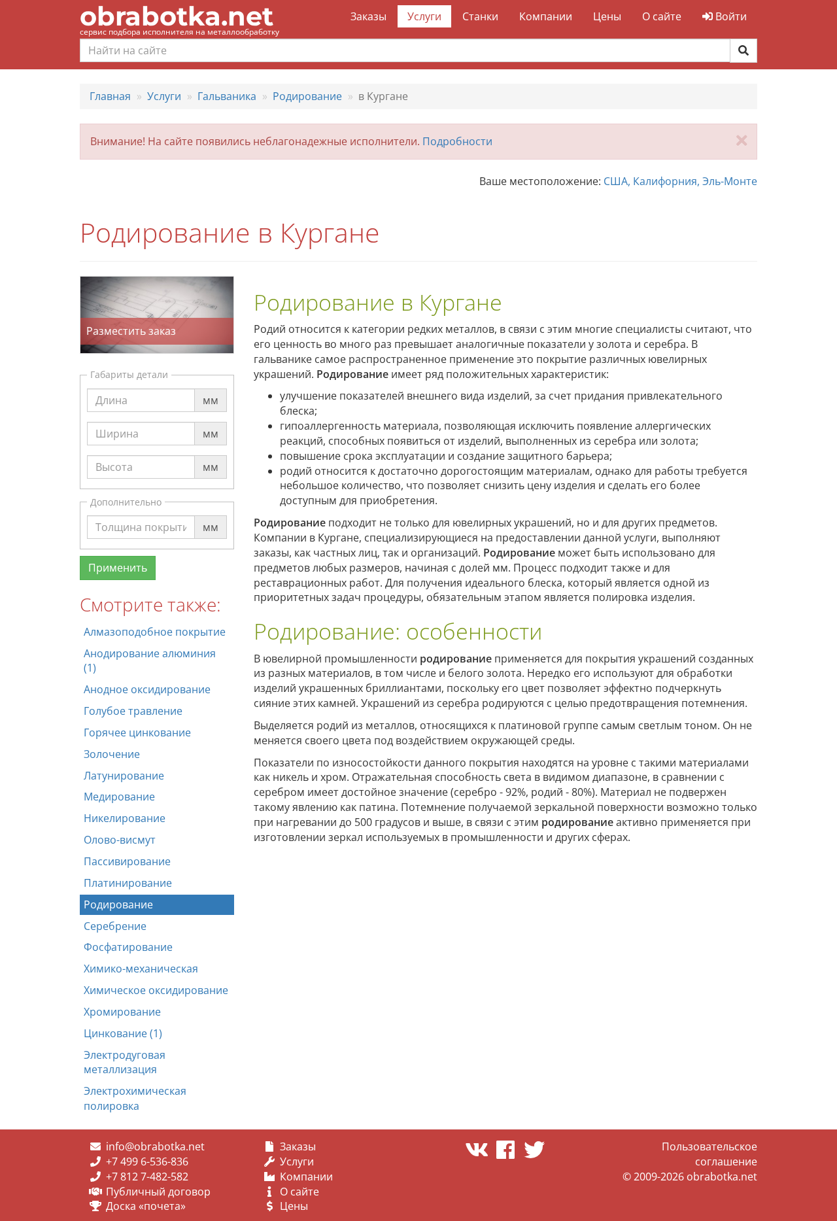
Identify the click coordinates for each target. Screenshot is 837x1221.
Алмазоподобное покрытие (155, 632)
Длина (111, 388)
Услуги (424, 16)
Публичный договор (158, 1191)
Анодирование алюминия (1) (150, 661)
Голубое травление (133, 711)
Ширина (117, 421)
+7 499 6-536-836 (147, 1161)
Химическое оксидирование (156, 990)
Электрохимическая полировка (135, 1098)
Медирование (119, 796)
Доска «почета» (146, 1206)
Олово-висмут (120, 840)
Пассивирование (127, 861)
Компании (545, 16)
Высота (114, 454)
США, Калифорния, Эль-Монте (680, 181)
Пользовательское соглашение (709, 1154)
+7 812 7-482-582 (147, 1176)
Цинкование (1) (123, 1033)
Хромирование (122, 1012)
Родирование (118, 904)
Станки (480, 16)
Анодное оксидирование (147, 689)
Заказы (368, 16)
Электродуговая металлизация (124, 1062)
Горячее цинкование (137, 732)
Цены (607, 16)
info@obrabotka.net (155, 1146)
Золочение (112, 754)
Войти (730, 16)
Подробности (457, 141)
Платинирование (128, 883)
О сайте (661, 16)
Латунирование (124, 775)
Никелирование (124, 818)
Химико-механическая (141, 968)
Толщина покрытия (145, 514)
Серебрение (115, 926)
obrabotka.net (176, 16)
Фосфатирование (128, 947)
